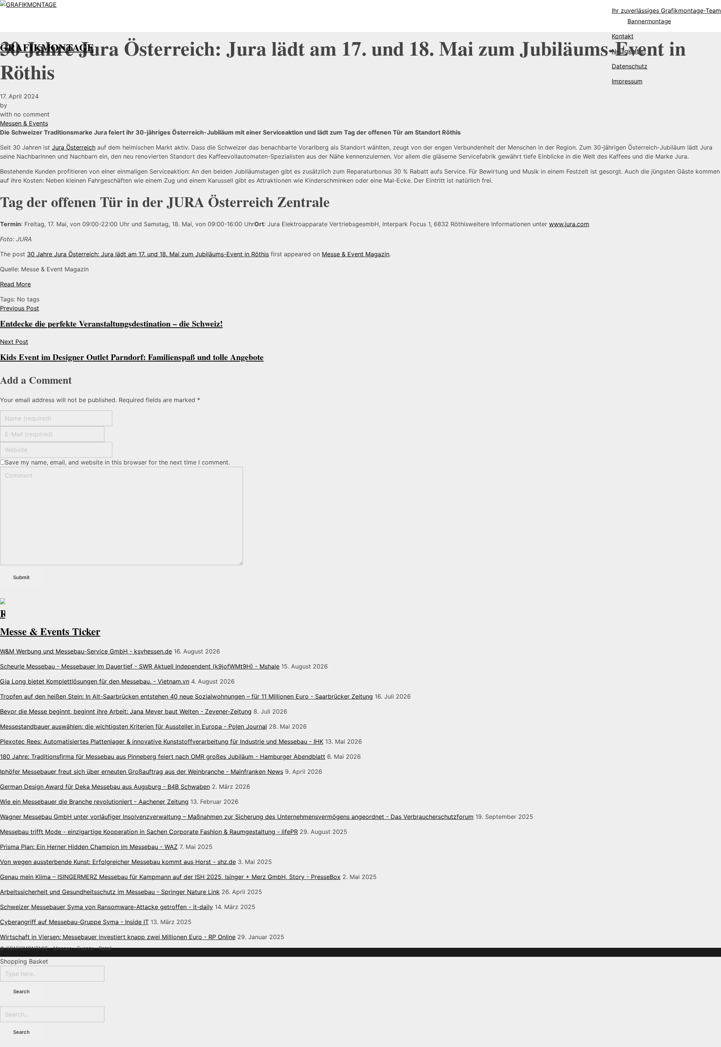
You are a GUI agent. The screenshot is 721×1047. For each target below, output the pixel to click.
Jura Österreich (73, 147)
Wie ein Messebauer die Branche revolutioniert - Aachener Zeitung (94, 801)
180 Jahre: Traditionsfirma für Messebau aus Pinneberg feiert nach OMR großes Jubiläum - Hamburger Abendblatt (162, 756)
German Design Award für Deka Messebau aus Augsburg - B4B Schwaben (105, 786)
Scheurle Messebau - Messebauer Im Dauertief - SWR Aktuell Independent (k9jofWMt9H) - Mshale (139, 666)
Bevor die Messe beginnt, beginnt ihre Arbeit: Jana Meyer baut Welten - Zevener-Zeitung (126, 711)
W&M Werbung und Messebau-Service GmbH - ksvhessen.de (86, 651)
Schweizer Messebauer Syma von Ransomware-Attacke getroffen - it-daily (106, 907)
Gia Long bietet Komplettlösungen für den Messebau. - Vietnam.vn (94, 681)
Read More (15, 284)
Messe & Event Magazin (355, 254)
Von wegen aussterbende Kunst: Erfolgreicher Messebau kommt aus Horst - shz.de (118, 861)
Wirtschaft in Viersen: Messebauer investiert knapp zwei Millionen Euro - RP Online (117, 937)
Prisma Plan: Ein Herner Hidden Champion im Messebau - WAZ (89, 846)
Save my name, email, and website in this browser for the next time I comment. (117, 462)
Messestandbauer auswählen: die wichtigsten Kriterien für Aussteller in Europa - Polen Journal (133, 726)
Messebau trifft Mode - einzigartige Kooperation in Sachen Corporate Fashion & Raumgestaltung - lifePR (149, 831)
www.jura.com (569, 224)
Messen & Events (24, 123)
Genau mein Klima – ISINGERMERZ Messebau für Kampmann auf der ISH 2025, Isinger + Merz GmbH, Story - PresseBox (170, 877)
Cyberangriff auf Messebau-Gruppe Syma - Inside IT (74, 922)
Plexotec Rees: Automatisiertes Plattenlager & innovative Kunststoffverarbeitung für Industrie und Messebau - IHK (161, 741)
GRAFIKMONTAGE (47, 47)
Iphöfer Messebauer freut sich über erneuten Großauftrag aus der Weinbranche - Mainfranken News (141, 771)
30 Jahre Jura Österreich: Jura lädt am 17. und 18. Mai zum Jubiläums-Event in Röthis (148, 254)
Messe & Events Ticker (50, 631)
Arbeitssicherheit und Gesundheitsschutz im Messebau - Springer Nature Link (110, 892)
